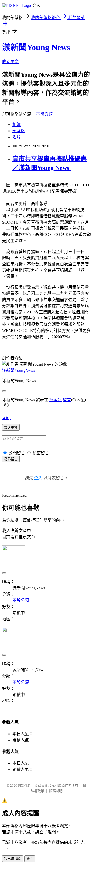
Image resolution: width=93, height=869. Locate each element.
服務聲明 (56, 791)
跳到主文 (10, 61)
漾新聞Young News (36, 47)
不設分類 (44, 114)
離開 (29, 859)
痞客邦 (55, 400)
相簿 (16, 124)
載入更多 (11, 428)
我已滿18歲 (12, 859)
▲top (6, 417)
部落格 (18, 131)
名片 (16, 137)
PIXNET (24, 785)
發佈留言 (11, 459)
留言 (67, 400)
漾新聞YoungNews (18, 370)
